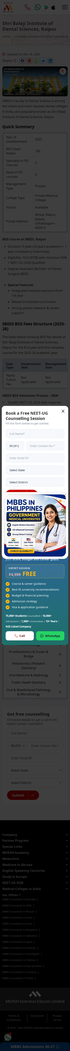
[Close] (64, 496)
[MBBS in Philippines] (35, 525)
